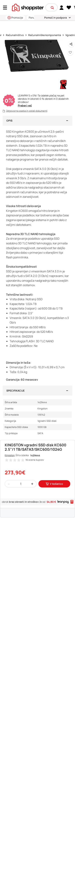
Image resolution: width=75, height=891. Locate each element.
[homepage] (28, 7)
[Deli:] (71, 44)
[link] (61, 7)
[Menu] (6, 7)
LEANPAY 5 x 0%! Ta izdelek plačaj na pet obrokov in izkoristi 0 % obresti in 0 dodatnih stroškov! (43, 99)
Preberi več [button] (25, 105)
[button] (52, 7)
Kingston (10, 455)
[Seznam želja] (69, 7)
